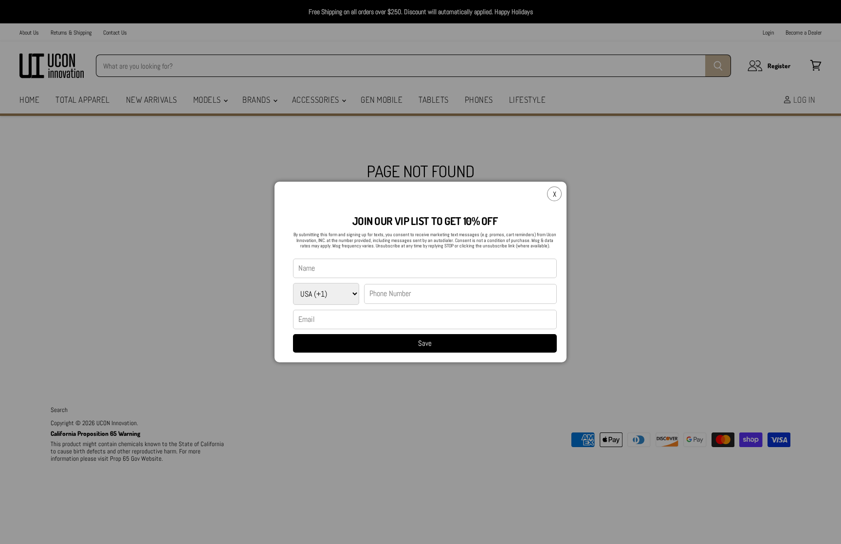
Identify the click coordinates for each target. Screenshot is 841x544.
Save (425, 343)
